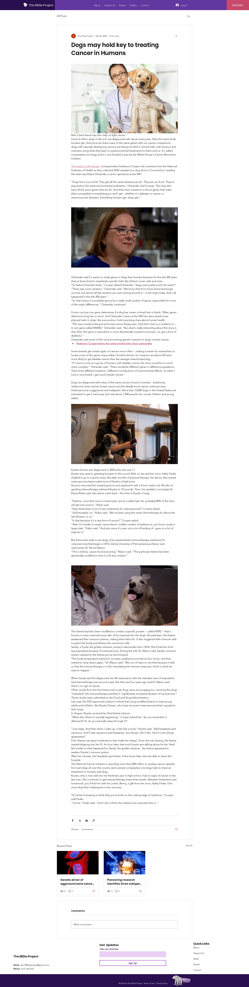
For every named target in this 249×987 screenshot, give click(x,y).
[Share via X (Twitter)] (79, 820)
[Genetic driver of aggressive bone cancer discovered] (78, 862)
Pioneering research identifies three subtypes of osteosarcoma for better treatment (124, 882)
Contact (197, 970)
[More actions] (176, 36)
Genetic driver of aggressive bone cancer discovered (77, 882)
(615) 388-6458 (27, 969)
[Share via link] (93, 820)
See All (189, 845)
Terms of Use (149, 983)
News (196, 958)
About (196, 947)
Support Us (198, 953)
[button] (188, 16)
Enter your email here (109, 949)
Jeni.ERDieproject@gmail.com (34, 965)
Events (196, 964)
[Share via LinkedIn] (86, 820)
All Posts (62, 16)
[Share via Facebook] (72, 820)
